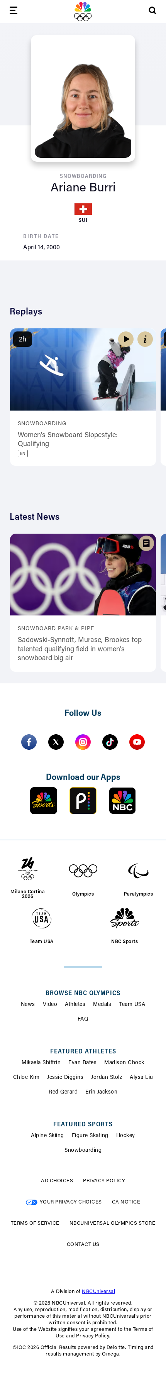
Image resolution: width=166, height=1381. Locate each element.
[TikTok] (110, 742)
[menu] (13, 12)
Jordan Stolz (106, 1077)
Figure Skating (90, 1136)
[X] (56, 742)
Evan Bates (82, 1063)
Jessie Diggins (65, 1077)
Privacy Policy (104, 1180)
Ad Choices (57, 1180)
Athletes (75, 1004)
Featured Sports (83, 1124)
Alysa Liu (141, 1077)
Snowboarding (83, 1150)
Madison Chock (124, 1063)
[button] (145, 339)
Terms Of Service (35, 1223)
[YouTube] (137, 742)
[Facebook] (29, 742)
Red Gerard (63, 1092)
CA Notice (126, 1202)
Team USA (132, 1004)
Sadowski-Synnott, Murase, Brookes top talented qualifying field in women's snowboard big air (80, 649)
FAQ (83, 1019)
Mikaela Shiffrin (41, 1063)
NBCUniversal (98, 1291)
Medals (102, 1004)
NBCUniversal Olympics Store (112, 1223)
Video (50, 1004)
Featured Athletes (83, 1052)
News (28, 1004)
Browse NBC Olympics (83, 993)
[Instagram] (83, 742)
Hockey (125, 1136)
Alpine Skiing (47, 1136)
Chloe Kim (26, 1077)
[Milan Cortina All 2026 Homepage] (83, 11)
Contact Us (83, 1244)
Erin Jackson (101, 1092)
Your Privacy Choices (71, 1202)
